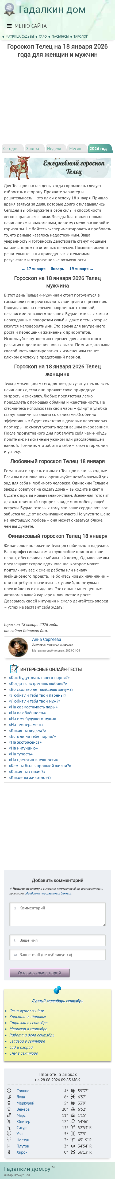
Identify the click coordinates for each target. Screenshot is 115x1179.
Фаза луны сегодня (26, 1010)
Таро (43, 36)
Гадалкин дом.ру (27, 1169)
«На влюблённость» (27, 712)
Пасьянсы (60, 36)
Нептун (23, 1139)
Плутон (23, 1146)
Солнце (23, 1090)
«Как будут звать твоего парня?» (39, 677)
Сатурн (23, 1127)
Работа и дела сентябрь (31, 1035)
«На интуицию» (23, 748)
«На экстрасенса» (25, 742)
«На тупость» (21, 753)
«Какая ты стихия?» (27, 771)
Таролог (81, 36)
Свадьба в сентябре (27, 1041)
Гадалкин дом (52, 9)
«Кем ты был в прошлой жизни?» (40, 765)
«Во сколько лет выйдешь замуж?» (41, 689)
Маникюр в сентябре (28, 1028)
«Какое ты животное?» (30, 777)
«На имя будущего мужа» (32, 718)
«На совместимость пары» (33, 706)
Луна (21, 1096)
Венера (23, 1109)
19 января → (81, 268)
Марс (21, 1115)
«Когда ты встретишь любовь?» (38, 683)
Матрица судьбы (20, 36)
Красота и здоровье (27, 1016)
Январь (57, 268)
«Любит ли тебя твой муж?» (34, 701)
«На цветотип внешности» (33, 759)
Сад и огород (21, 1047)
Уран (21, 1133)
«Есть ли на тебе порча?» (32, 736)
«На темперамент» (26, 724)
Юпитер (23, 1121)
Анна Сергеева (46, 639)
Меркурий (25, 1103)
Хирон (22, 1152)
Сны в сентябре (23, 1053)
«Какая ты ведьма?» (27, 730)
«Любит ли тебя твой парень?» (37, 695)
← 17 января (33, 268)
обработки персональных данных (48, 893)
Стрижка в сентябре (28, 1022)
